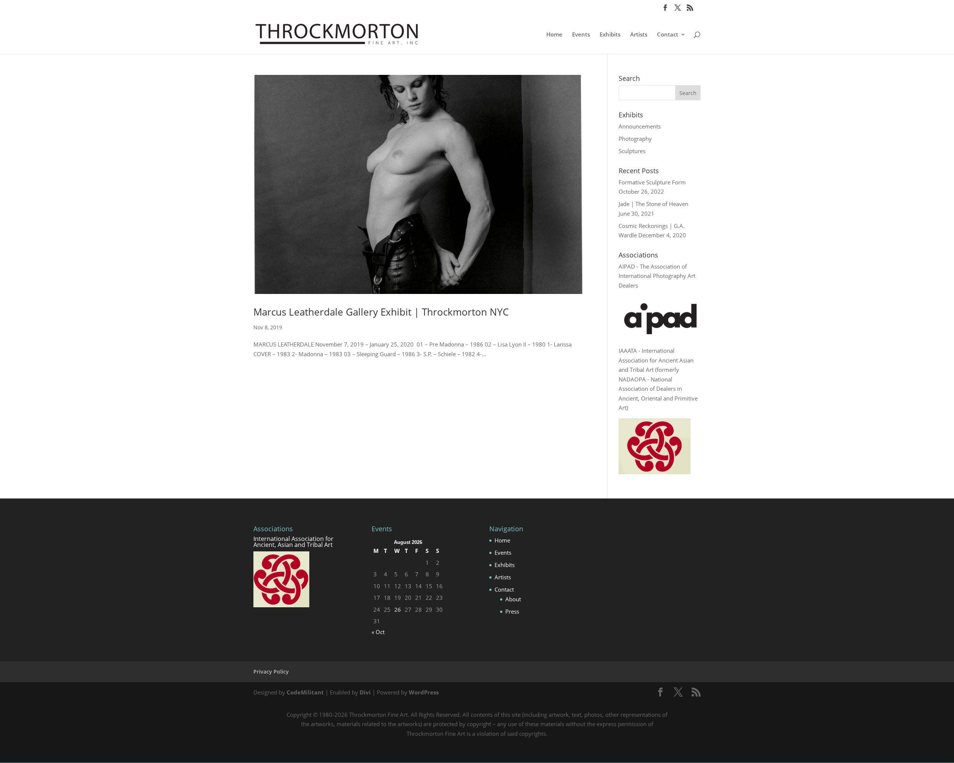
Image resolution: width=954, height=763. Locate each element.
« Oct (378, 632)
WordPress (424, 692)
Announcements (640, 126)
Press (512, 611)
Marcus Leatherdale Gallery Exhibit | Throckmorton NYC (381, 312)
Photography (635, 138)
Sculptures (632, 151)
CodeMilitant (305, 692)
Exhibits (610, 35)
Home (554, 35)
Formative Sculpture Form (652, 182)
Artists (638, 35)
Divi (365, 692)
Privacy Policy (271, 671)
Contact (667, 35)
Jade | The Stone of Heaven (653, 204)
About (513, 599)
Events (581, 35)
